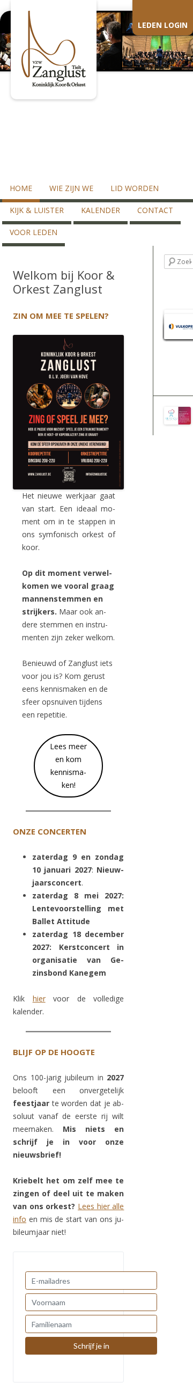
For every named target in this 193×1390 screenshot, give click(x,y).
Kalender (100, 210)
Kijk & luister (37, 210)
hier (39, 998)
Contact (155, 210)
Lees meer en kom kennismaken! (68, 765)
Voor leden (33, 232)
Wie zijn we (71, 188)
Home (21, 188)
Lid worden (134, 188)
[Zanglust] (53, 84)
